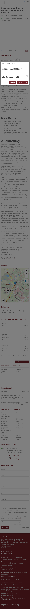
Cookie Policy (19, 70)
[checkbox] (27, 75)
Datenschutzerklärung (6, 70)
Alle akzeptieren (22, 82)
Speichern (12, 82)
